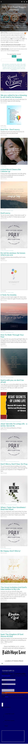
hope (24, 65)
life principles (14, 67)
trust (12, 70)
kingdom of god (6, 67)
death (24, 64)
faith (3, 65)
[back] (1, 2)
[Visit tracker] (2, 663)
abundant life (13, 64)
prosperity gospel (16, 68)
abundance (6, 64)
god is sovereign (16, 65)
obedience (19, 67)
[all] (3, 64)
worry (15, 70)
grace (21, 65)
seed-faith (23, 68)
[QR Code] (22, 2)
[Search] (24, 2)
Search (19, 60)
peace (23, 67)
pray (11, 68)
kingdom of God (4, 631)
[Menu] (27, 2)
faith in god (7, 65)
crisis (21, 64)
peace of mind (6, 68)
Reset (14, 56)
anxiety (18, 64)
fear (11, 65)
